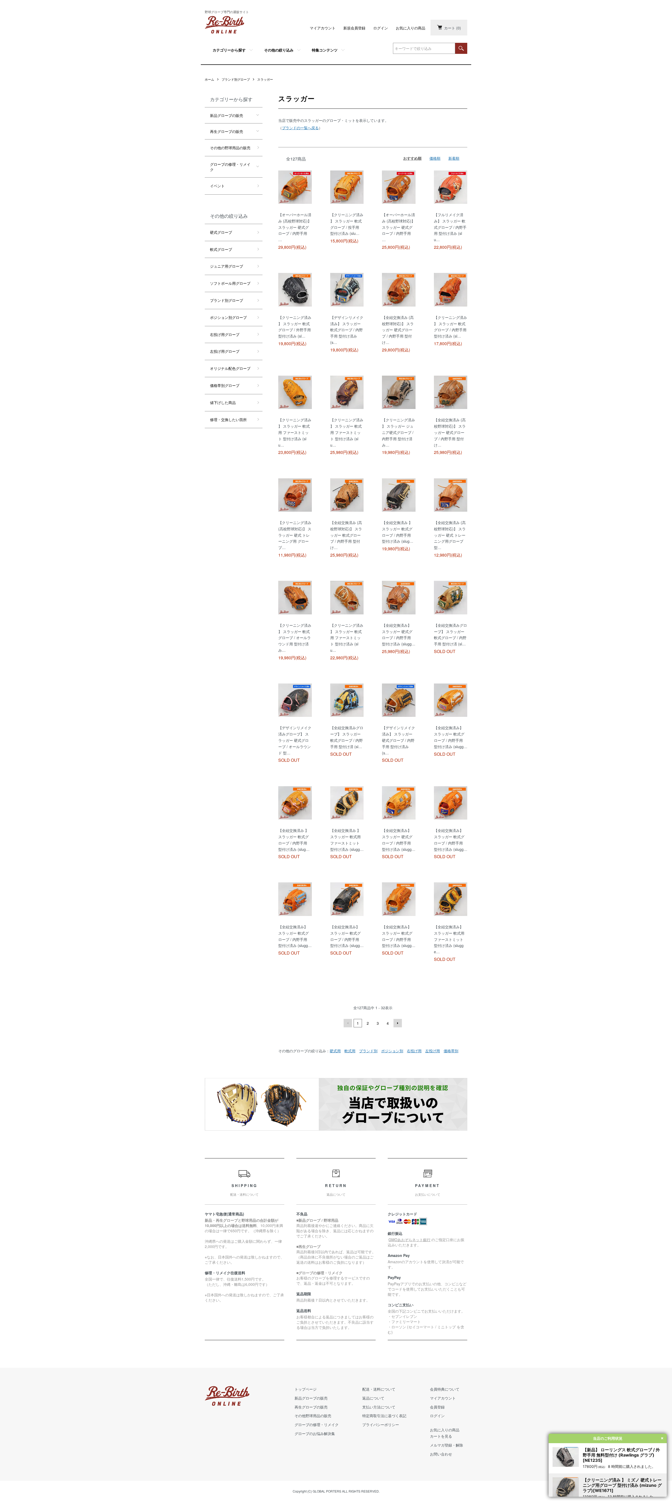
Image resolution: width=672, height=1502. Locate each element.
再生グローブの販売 (226, 131)
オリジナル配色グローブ (230, 368)
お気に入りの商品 (410, 27)
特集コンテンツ (325, 50)
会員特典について (444, 1389)
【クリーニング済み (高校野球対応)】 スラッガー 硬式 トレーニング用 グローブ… (294, 535)
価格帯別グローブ (224, 385)
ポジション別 (392, 1050)
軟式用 (349, 1050)
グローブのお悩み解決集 (315, 1433)
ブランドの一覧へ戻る (300, 127)
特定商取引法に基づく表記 (384, 1415)
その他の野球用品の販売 (230, 147)
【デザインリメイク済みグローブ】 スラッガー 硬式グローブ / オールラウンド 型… (294, 740)
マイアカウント (322, 27)
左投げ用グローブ (224, 351)
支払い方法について (378, 1407)
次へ (397, 1023)
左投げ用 (432, 1050)
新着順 (453, 158)
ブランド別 (368, 1050)
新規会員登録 (354, 27)
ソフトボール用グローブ (230, 283)
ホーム (209, 79)
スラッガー (265, 79)
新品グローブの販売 (226, 115)
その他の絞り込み (278, 50)
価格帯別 (451, 1050)
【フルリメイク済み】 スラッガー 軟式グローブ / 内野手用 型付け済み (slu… (450, 227)
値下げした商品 (223, 402)
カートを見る (441, 1436)
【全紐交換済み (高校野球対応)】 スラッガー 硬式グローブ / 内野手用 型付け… (398, 330)
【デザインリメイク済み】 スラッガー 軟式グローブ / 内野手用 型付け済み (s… (346, 330)
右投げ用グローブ (224, 334)
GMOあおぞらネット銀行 (409, 1239)
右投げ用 (414, 1050)
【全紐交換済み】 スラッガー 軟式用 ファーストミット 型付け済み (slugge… (449, 939)
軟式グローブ (221, 249)
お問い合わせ (441, 1454)
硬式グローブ (221, 232)
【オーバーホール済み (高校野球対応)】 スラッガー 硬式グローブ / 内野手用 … (294, 227)
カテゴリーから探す (229, 50)
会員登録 (437, 1407)
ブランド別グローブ (236, 79)
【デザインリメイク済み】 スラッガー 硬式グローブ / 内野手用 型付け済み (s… (398, 740)
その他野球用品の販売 (313, 1415)
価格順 (434, 158)
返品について (373, 1398)
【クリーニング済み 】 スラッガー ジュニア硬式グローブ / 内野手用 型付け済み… (398, 432)
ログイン (380, 27)
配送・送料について (378, 1389)
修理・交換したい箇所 (228, 419)
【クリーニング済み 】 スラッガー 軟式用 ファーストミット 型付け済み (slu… (294, 432)
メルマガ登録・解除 (446, 1445)
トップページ (306, 1389)
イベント (217, 185)
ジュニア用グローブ (226, 266)
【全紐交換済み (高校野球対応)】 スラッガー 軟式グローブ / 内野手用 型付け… (346, 535)
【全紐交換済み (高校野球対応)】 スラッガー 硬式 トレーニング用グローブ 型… (450, 535)
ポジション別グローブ (228, 317)
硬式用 (335, 1050)
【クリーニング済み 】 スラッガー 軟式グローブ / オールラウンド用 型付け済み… (294, 638)
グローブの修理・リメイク (230, 167)
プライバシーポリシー (380, 1424)
